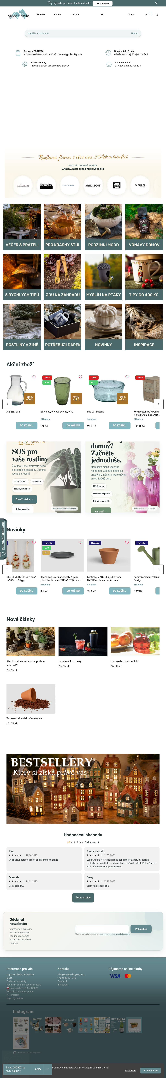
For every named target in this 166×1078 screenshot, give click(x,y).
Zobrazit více (83, 897)
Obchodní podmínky (16, 981)
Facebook (62, 981)
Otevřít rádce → (24, 499)
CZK (130, 14)
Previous (7, 404)
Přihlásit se (141, 929)
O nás (9, 978)
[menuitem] (44, 14)
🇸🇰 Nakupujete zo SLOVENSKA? (22, 988)
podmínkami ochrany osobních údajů (115, 934)
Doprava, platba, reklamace (20, 974)
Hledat (134, 33)
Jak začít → (101, 511)
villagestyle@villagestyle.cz (71, 974)
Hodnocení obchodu (83, 834)
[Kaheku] (17, 185)
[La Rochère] (41, 185)
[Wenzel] (111, 185)
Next (159, 404)
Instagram (63, 984)
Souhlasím (152, 1070)
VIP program (12, 995)
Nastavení (130, 1070)
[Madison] (64, 185)
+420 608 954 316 (67, 978)
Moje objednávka (15, 998)
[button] (11, 110)
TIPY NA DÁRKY (102, 3)
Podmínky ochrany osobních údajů (23, 984)
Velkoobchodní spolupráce (19, 991)
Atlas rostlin (23, 509)
